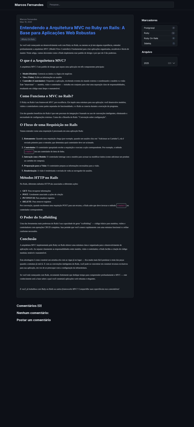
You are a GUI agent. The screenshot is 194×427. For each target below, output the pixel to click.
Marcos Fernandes (29, 5)
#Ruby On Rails (28, 39)
